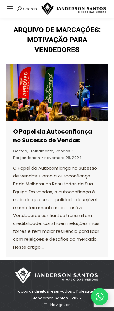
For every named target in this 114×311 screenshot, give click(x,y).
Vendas (62, 151)
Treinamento (41, 151)
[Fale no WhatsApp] (99, 296)
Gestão (20, 151)
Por (26, 157)
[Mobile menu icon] (10, 9)
